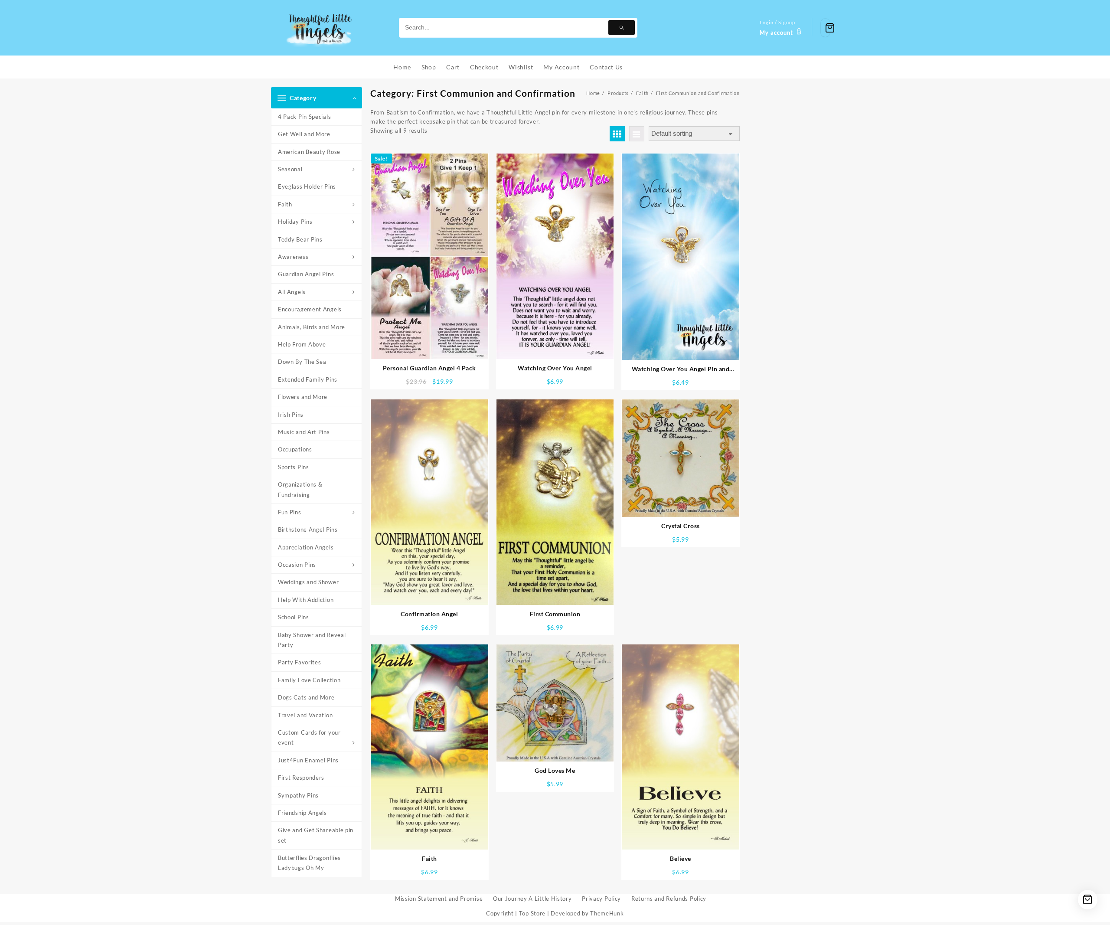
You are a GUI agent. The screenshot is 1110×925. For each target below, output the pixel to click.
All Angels (292, 291)
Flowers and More (302, 396)
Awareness (293, 256)
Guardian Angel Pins (306, 274)
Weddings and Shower (308, 582)
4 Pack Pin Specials (304, 116)
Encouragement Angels (310, 309)
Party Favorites (299, 662)
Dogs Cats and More (306, 697)
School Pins (293, 617)
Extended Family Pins (307, 379)
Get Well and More (304, 134)
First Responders (301, 777)
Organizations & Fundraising (300, 489)
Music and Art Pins (304, 431)
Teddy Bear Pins (300, 239)
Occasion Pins (297, 564)
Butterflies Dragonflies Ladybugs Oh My (309, 862)
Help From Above (302, 344)
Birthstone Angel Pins (308, 529)
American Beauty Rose (309, 151)
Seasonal (290, 169)
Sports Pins (293, 467)
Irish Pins (291, 414)
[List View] (636, 133)
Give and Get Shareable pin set (315, 835)
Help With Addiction (305, 599)
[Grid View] (617, 133)
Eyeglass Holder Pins (307, 186)
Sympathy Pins (298, 795)
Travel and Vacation (305, 715)
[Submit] (621, 27)
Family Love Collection (309, 680)
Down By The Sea (302, 361)
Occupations (295, 449)
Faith (285, 204)
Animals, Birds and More (311, 327)
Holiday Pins (295, 221)
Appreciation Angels (305, 547)
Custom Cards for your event (309, 737)
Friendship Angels (302, 812)
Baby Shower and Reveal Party (312, 639)
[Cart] (825, 28)
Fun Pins (289, 512)
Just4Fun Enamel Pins (308, 760)
